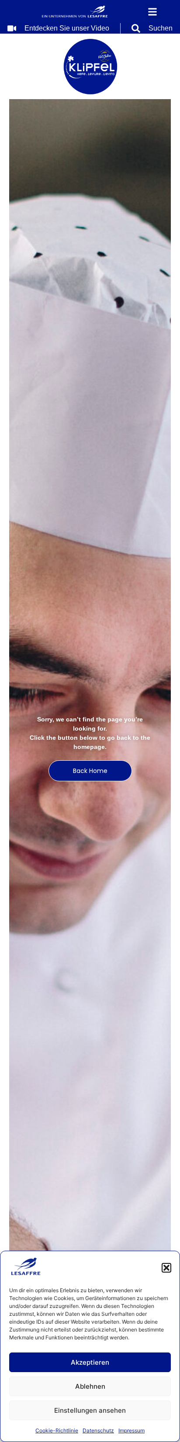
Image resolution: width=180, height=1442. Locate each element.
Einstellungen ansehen (90, 1410)
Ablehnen (90, 1386)
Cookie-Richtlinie (56, 1430)
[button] (166, 1267)
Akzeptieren (90, 1362)
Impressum (131, 1430)
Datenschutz (98, 1430)
